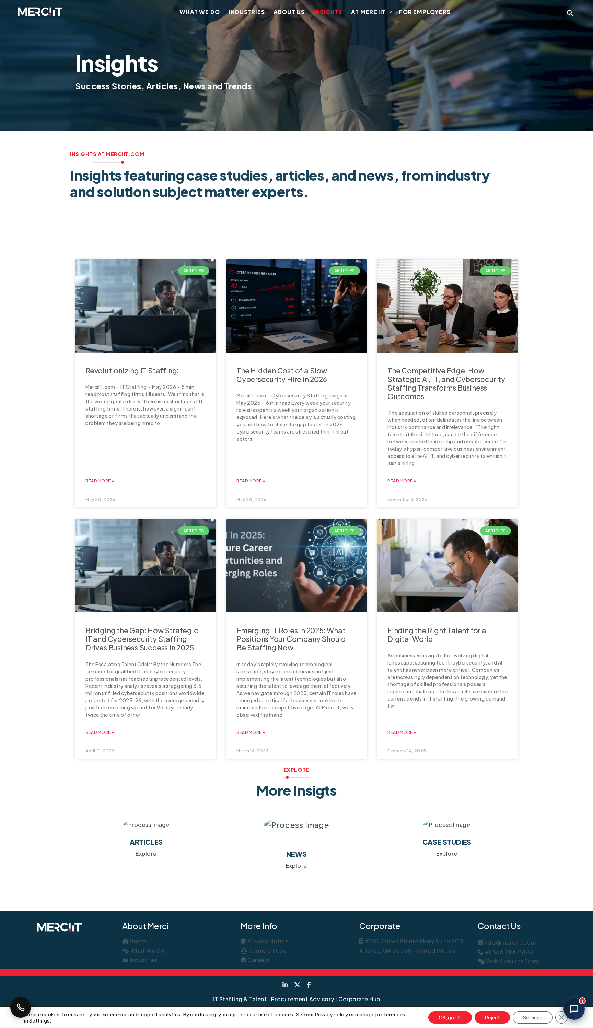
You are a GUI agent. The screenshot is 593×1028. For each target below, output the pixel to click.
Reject (492, 1017)
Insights (328, 11)
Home (137, 941)
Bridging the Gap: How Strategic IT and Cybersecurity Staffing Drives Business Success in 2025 (141, 639)
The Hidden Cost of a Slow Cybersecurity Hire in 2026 (281, 375)
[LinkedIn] (285, 985)
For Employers (424, 11)
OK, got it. (450, 1017)
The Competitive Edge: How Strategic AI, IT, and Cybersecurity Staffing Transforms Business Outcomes (446, 383)
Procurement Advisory (302, 999)
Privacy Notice (267, 941)
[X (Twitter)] (297, 985)
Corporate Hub (359, 999)
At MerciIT (368, 11)
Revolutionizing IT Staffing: (132, 370)
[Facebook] (309, 985)
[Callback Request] (20, 1007)
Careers (258, 959)
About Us (289, 11)
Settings (39, 1020)
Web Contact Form (512, 961)
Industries (247, 11)
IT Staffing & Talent (240, 999)
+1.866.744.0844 (509, 952)
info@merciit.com (510, 942)
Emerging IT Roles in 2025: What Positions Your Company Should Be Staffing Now (291, 639)
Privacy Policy (331, 1014)
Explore (146, 853)
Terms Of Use (267, 950)
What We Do (199, 11)
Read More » (99, 480)
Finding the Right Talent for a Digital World (436, 635)
